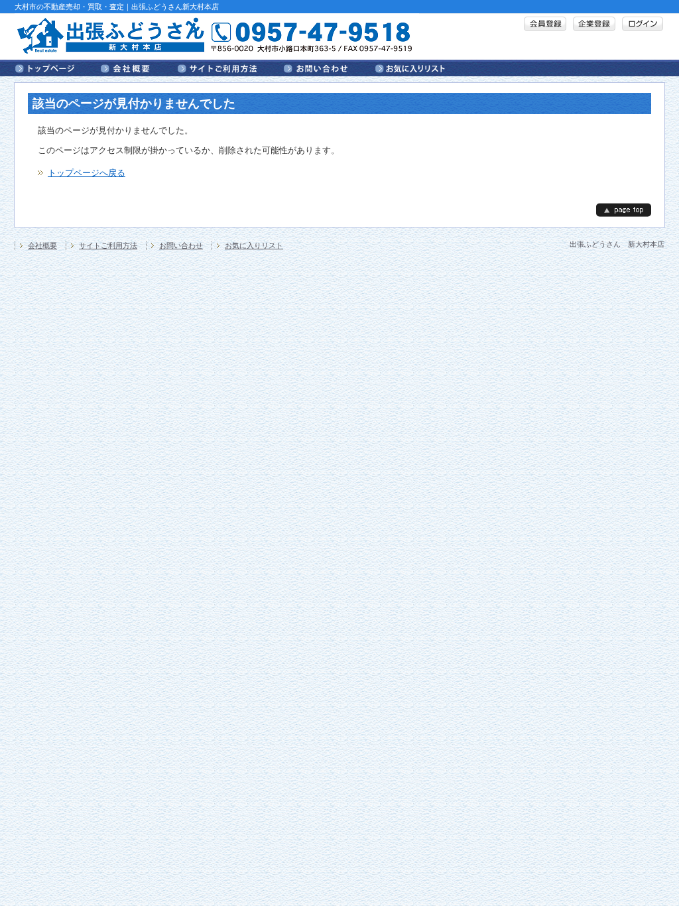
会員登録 (545, 24)
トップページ (58, 68)
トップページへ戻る (86, 173)
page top (623, 210)
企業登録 (594, 24)
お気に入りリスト (410, 68)
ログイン (642, 24)
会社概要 (139, 68)
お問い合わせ (329, 68)
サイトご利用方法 (231, 68)
